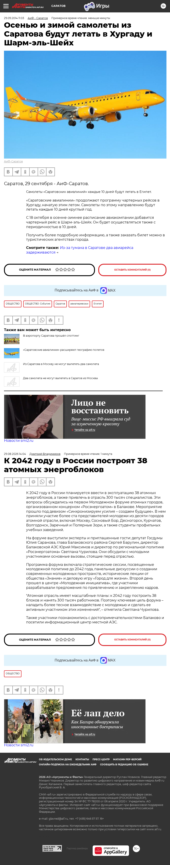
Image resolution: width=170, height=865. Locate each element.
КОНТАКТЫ (82, 759)
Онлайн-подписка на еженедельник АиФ (68, 764)
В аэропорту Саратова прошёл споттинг (51, 335)
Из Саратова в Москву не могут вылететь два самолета (61, 364)
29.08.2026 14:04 (15, 454)
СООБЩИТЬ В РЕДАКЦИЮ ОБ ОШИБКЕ (124, 764)
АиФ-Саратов (13, 161)
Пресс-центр (101, 759)
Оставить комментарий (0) (132, 269)
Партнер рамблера (77, 848)
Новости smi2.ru (18, 440)
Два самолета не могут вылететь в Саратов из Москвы (60, 378)
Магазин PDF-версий (127, 759)
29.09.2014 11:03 (14, 18)
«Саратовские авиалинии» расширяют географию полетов (63, 349)
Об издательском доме (55, 759)
